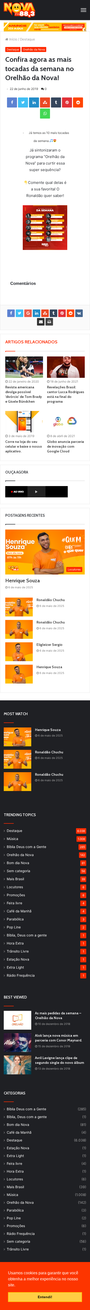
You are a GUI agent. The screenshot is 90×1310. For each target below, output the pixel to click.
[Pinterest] (67, 102)
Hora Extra (15, 943)
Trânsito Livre (18, 951)
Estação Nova (18, 959)
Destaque (27, 39)
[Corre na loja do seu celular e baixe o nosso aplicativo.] (24, 421)
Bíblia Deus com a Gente (26, 847)
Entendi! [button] (45, 1297)
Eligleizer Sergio (49, 644)
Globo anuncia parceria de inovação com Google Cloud (65, 446)
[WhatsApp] (45, 114)
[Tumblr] (56, 102)
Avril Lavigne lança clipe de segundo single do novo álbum (59, 1060)
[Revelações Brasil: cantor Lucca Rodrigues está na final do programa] (66, 367)
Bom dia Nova (18, 863)
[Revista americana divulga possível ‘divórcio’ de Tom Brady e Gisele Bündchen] (24, 367)
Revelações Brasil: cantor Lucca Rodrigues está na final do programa (65, 394)
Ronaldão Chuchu (50, 600)
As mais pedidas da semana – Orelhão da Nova (58, 1015)
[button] (17, 1285)
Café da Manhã (19, 911)
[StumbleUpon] (45, 102)
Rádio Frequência (21, 975)
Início (12, 39)
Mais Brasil (15, 879)
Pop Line (14, 927)
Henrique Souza (22, 581)
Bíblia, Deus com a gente (27, 935)
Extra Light (15, 967)
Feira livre (14, 903)
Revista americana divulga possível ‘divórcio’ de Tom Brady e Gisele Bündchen (23, 394)
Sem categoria (18, 871)
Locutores (15, 887)
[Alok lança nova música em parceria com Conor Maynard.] (17, 1042)
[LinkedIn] (34, 102)
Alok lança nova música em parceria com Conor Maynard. (58, 1038)
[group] (45, 27)
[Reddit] (78, 102)
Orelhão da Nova (34, 49)
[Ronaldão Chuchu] (19, 607)
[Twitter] (23, 102)
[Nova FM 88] (20, 10)
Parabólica (15, 919)
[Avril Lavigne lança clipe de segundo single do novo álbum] (17, 1065)
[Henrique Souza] (19, 674)
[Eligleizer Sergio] (19, 651)
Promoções (16, 895)
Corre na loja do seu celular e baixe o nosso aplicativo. (23, 446)
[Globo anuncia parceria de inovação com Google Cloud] (66, 421)
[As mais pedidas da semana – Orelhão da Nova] (17, 1020)
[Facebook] (12, 102)
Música (12, 839)
